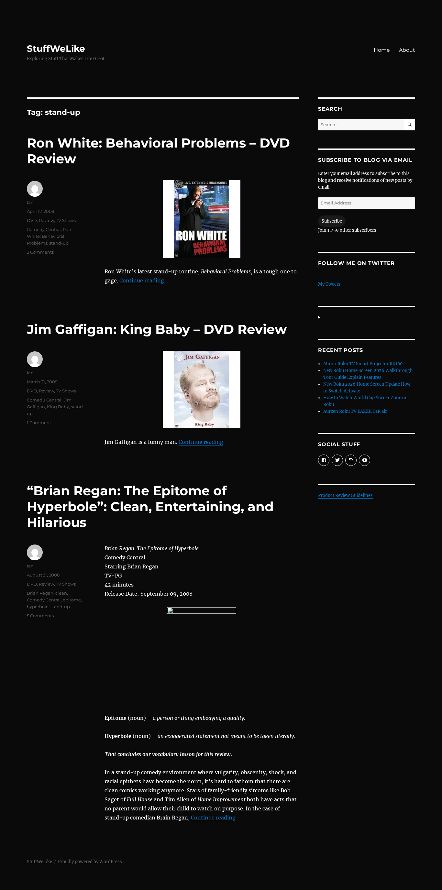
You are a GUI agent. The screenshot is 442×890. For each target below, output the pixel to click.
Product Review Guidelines (345, 495)
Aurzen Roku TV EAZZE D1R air (355, 411)
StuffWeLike (56, 48)
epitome (72, 599)
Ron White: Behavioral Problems (49, 236)
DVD (32, 220)
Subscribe (332, 221)
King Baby (58, 406)
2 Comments (40, 252)
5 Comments (40, 615)
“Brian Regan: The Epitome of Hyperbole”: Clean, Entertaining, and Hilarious (150, 506)
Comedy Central (44, 229)
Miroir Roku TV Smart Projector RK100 (363, 364)
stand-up (59, 243)
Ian (30, 202)
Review (46, 220)
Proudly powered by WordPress (90, 861)
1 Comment (39, 422)
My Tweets (329, 284)
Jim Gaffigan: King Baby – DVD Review (157, 329)
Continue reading (141, 280)
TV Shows (66, 220)
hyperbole (38, 606)
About (407, 50)
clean (61, 593)
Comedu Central (44, 399)
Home (382, 50)
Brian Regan (40, 593)
